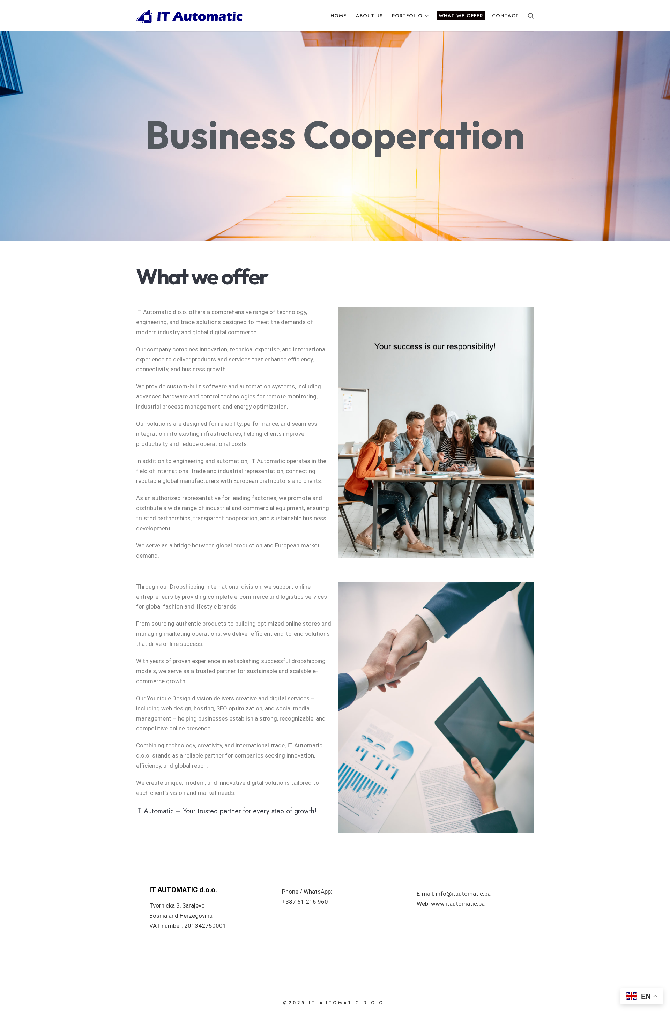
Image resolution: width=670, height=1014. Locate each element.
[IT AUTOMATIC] (189, 15)
